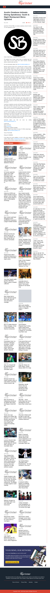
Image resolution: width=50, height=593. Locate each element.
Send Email (9, 126)
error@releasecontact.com (19, 138)
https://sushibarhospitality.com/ (14, 130)
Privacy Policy (24, 582)
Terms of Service (15, 582)
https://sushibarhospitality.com (24, 64)
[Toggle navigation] (4, 7)
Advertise (31, 582)
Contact (36, 582)
